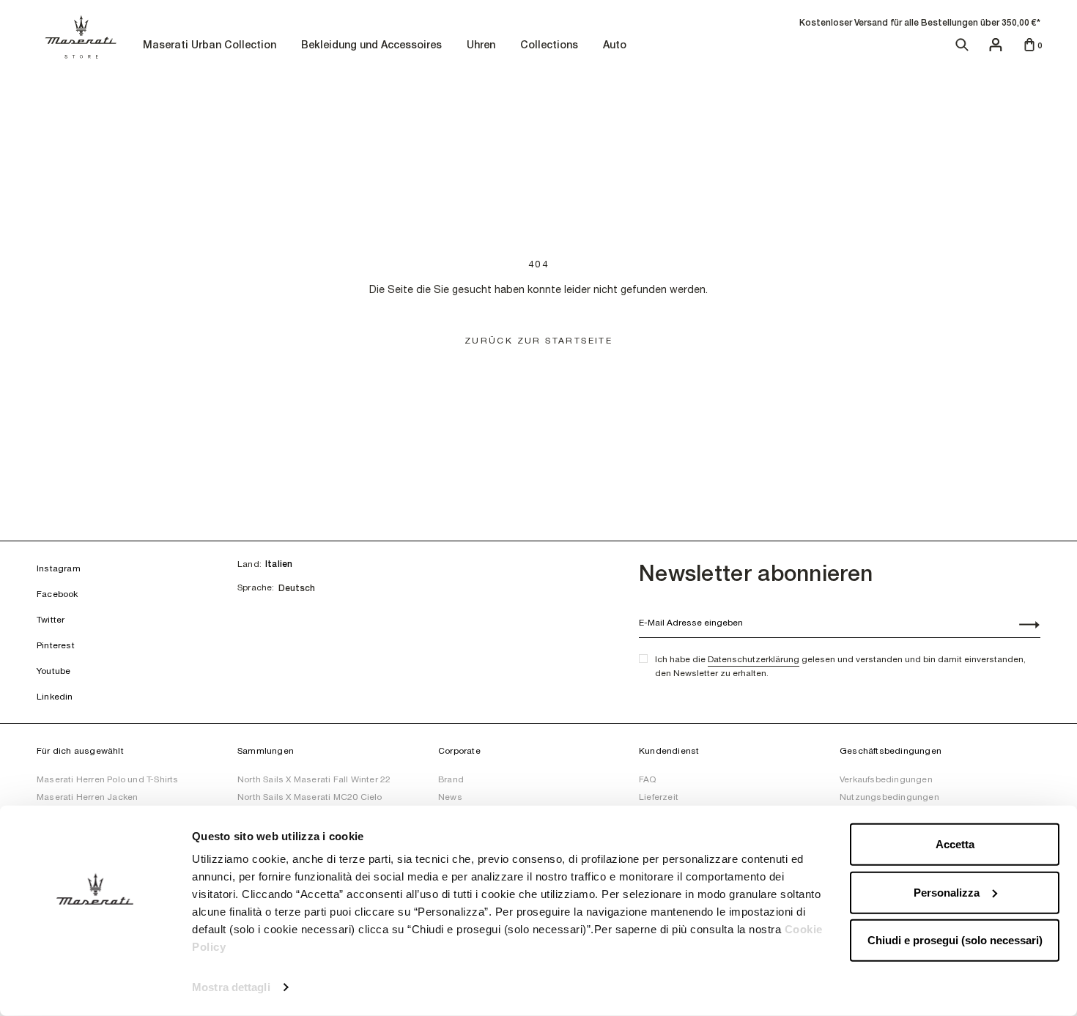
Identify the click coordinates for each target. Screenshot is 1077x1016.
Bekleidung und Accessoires (373, 46)
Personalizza (947, 892)
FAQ (647, 779)
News (450, 797)
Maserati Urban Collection (211, 46)
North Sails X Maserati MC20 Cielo (309, 797)
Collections (551, 46)
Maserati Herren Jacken (87, 797)
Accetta (955, 844)
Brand (451, 779)
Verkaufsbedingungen (886, 779)
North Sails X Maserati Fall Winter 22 (314, 779)
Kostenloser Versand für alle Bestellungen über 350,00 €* (919, 23)
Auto (616, 46)
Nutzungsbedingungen (889, 797)
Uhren (483, 46)
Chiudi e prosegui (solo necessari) (955, 940)
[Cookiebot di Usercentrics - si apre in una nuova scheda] (95, 987)
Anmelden (1021, 626)
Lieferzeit (658, 797)
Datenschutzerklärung (753, 659)
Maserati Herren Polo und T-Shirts (108, 779)
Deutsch (296, 588)
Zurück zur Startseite (538, 340)
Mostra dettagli (231, 987)
